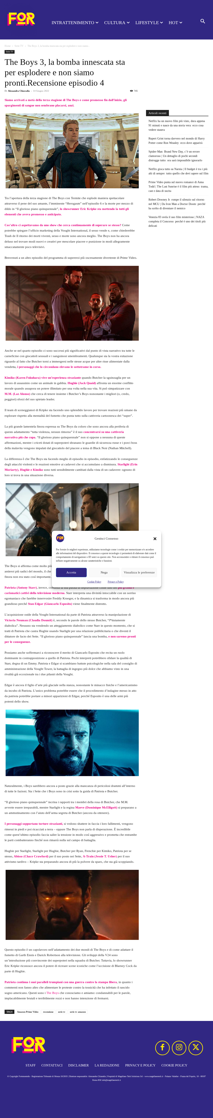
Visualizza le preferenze (139, 572)
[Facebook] (162, 1048)
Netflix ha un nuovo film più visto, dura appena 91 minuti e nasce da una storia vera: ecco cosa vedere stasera (177, 125)
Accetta (71, 572)
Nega (104, 572)
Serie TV (19, 45)
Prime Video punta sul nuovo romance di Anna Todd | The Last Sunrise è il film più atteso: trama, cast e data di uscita (178, 186)
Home (8, 45)
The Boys (52, 993)
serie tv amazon (78, 1012)
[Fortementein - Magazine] (20, 20)
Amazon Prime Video (27, 1012)
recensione (48, 1012)
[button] (155, 539)
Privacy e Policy (116, 581)
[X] (195, 1048)
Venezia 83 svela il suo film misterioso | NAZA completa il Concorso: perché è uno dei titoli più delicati (177, 221)
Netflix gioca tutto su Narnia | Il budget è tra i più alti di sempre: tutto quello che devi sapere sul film (178, 171)
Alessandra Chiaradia (19, 91)
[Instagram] (179, 1048)
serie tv (61, 1012)
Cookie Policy (94, 581)
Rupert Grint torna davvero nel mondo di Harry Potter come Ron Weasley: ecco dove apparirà (177, 140)
